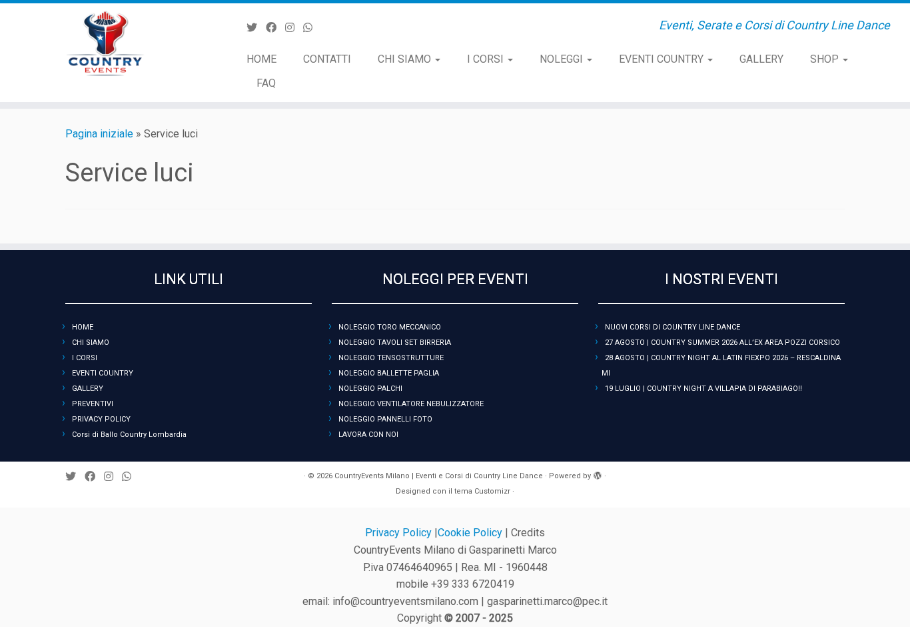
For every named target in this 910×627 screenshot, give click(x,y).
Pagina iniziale (99, 133)
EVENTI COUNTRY (662, 59)
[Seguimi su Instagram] (294, 27)
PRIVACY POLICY (101, 419)
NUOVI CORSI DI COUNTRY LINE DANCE (672, 327)
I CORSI (486, 59)
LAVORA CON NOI (368, 434)
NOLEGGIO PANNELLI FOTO (385, 419)
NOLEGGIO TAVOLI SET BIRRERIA (394, 342)
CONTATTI (327, 59)
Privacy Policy (399, 532)
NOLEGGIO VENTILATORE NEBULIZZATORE (411, 404)
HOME (261, 59)
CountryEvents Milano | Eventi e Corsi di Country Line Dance (438, 476)
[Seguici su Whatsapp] (312, 27)
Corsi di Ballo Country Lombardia (129, 434)
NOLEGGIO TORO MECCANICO (389, 327)
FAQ (266, 83)
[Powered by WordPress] (597, 473)
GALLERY (761, 59)
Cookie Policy (471, 532)
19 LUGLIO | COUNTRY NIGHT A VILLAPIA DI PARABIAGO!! (703, 388)
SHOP (825, 59)
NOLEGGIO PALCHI (370, 388)
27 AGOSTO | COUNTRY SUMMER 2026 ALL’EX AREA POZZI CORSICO (722, 342)
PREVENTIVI (92, 404)
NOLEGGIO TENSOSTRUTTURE (391, 358)
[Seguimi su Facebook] (275, 27)
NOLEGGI (563, 59)
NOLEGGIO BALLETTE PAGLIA (388, 373)
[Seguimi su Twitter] (256, 27)
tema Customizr (482, 491)
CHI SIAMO (406, 59)
